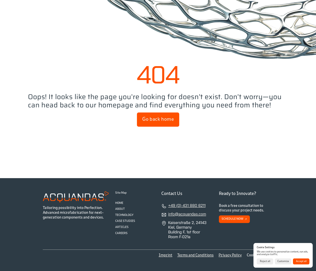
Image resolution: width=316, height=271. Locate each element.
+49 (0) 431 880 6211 (187, 206)
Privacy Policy (230, 255)
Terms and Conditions (195, 255)
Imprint (165, 255)
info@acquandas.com (187, 214)
